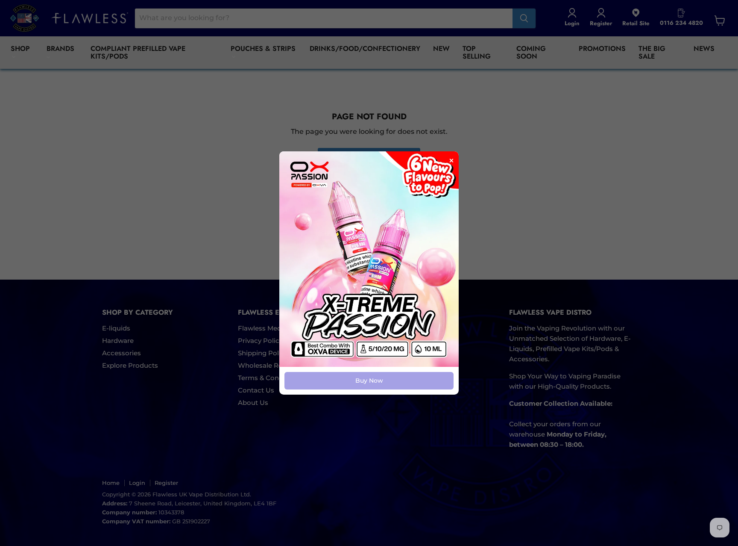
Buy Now (369, 380)
